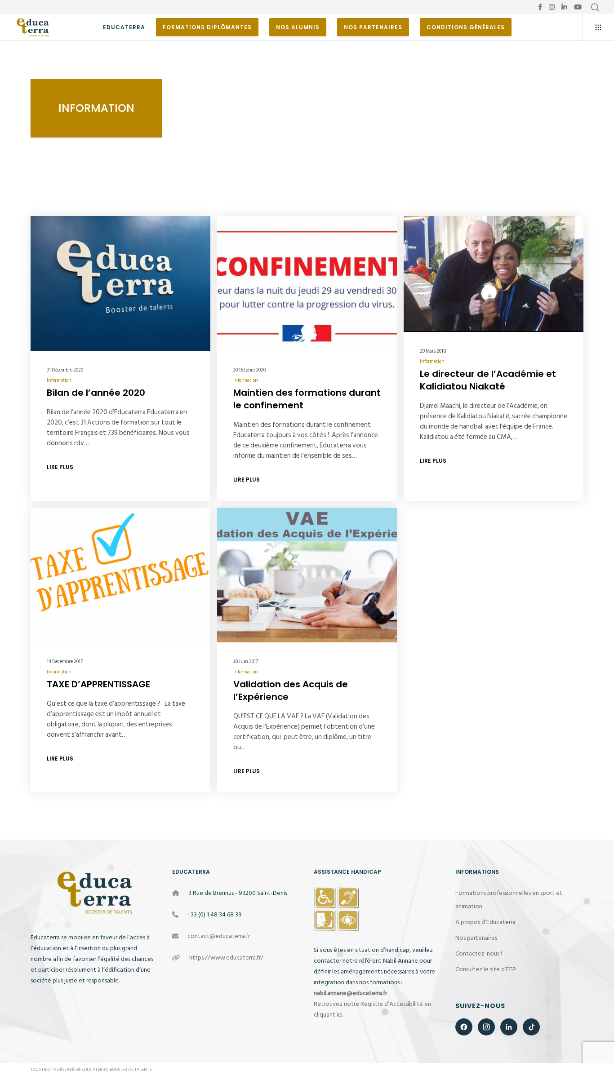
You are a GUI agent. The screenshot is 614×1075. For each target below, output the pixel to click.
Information (59, 380)
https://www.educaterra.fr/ (226, 957)
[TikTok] (531, 1026)
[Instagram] (552, 7)
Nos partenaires (476, 938)
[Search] (595, 7)
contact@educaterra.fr (218, 936)
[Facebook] (540, 7)
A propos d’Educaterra (485, 922)
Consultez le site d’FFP (485, 969)
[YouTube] (578, 7)
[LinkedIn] (564, 7)
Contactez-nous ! (478, 953)
